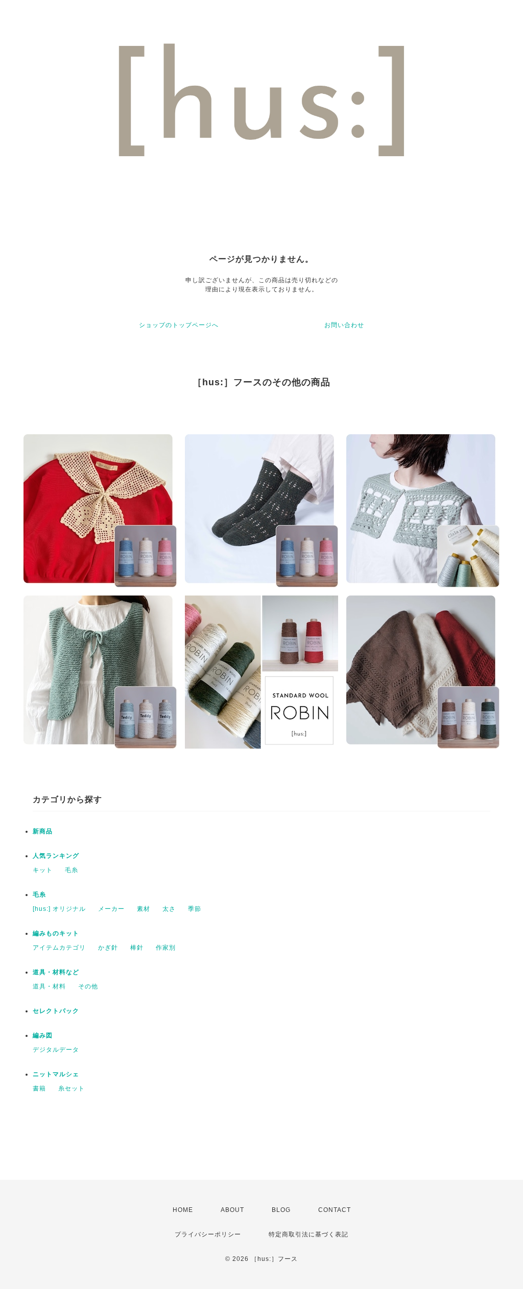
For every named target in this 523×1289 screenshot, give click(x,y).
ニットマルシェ (56, 1074)
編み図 (43, 1035)
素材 (143, 908)
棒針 (137, 947)
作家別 (166, 947)
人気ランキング (56, 855)
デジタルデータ (56, 1049)
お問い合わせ (344, 325)
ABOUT (232, 1209)
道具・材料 (49, 986)
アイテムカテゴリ (59, 947)
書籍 (39, 1088)
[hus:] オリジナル (59, 908)
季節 (194, 908)
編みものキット (56, 933)
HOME (183, 1209)
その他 (88, 986)
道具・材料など (56, 972)
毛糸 (71, 870)
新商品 (43, 831)
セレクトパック (56, 1010)
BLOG (281, 1209)
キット (43, 870)
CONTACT (334, 1209)
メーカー (111, 908)
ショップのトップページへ (179, 325)
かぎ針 (108, 947)
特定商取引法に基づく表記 (308, 1234)
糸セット (71, 1088)
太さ (169, 908)
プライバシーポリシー (208, 1234)
